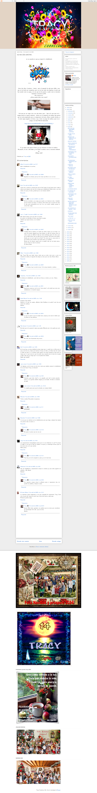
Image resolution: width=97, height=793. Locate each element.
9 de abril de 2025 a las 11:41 (34, 326)
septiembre (70, 117)
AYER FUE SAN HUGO (71, 221)
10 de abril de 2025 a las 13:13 (36, 492)
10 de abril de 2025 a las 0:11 (36, 407)
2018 (68, 243)
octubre (70, 115)
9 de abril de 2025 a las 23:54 (36, 336)
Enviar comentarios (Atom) (42, 546)
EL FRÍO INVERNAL (71, 178)
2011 (68, 257)
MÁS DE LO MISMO (70, 181)
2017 (68, 245)
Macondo (22, 396)
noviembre (70, 113)
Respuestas (24, 171)
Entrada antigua (56, 541)
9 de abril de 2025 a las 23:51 (36, 286)
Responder (22, 168)
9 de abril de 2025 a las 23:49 (36, 265)
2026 (68, 107)
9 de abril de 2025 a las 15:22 (33, 418)
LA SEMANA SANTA (72, 189)
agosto (69, 118)
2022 (68, 235)
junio (69, 122)
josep (21, 440)
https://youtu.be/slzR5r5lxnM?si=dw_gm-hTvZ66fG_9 (39, 123)
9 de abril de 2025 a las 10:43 (33, 275)
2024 (68, 232)
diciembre (70, 111)
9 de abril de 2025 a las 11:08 (34, 298)
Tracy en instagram (69, 52)
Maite (21, 253)
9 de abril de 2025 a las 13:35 (30, 347)
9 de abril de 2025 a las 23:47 (36, 229)
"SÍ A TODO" (70, 216)
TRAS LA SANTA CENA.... (71, 175)
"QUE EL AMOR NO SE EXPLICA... (72, 144)
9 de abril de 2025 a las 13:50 (34, 364)
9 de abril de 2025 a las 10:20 (31, 253)
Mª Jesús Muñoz (24, 492)
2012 (68, 255)
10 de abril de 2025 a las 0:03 (36, 376)
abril (69, 126)
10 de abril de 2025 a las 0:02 (33, 466)
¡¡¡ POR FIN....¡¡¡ (71, 218)
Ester (21, 185)
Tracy (25, 174)
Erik (21, 347)
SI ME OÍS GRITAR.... (71, 199)
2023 (68, 233)
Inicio (40, 541)
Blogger (58, 790)
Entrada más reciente (23, 541)
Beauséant (22, 418)
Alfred (21, 164)
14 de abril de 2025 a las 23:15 (36, 505)
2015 (68, 249)
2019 (68, 241)
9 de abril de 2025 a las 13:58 (32, 396)
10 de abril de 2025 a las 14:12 (38, 386)
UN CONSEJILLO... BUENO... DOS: (72, 208)
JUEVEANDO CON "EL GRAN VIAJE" (72, 195)
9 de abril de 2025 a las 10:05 (30, 185)
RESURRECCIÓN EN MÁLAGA (72, 168)
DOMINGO (70, 211)
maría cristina (23, 364)
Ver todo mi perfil (69, 84)
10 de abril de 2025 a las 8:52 (36, 480)
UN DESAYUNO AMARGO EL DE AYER (72, 161)
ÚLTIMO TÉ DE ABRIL (71, 134)
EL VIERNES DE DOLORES (71, 191)
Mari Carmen (23, 326)
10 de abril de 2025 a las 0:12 (36, 429)
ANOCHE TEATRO (72, 141)
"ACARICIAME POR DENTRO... (72, 214)
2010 (68, 259)
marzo (69, 225)
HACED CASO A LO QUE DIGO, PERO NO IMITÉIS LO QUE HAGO (72, 204)
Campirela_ (22, 275)
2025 (68, 109)
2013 (68, 253)
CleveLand (22, 466)
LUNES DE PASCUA (70, 165)
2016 (68, 247)
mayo (69, 124)
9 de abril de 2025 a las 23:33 (36, 198)
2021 (68, 237)
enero (69, 229)
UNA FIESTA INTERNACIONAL (72, 157)
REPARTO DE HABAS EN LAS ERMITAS (72, 138)
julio (69, 120)
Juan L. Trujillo (23, 214)
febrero (70, 227)
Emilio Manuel (23, 298)
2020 (68, 239)
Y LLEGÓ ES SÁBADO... (71, 171)
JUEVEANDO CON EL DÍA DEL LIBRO (72, 153)
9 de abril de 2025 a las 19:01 (30, 440)
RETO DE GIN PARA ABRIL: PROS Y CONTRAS (71, 130)
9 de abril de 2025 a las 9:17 (30, 164)
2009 (68, 260)
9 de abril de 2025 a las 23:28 (36, 174)
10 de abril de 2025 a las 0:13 (36, 455)
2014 (68, 251)
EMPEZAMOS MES (72, 223)
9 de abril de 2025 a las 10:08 (35, 214)
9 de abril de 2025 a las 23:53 (36, 313)
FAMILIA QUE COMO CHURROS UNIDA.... (71, 185)
